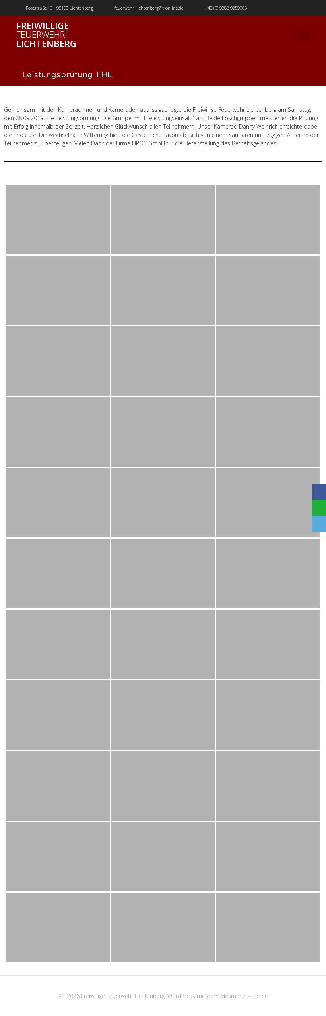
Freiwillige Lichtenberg (46, 34)
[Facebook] (319, 492)
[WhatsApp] (319, 508)
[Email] (319, 524)
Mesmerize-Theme (244, 996)
